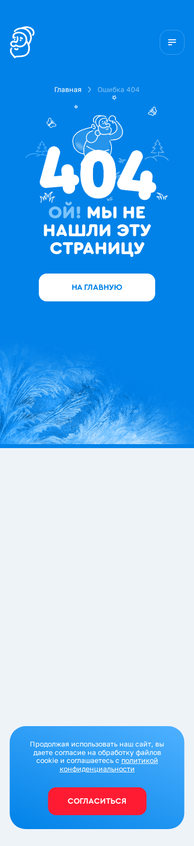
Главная (68, 89)
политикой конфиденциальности (109, 764)
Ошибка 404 (118, 89)
